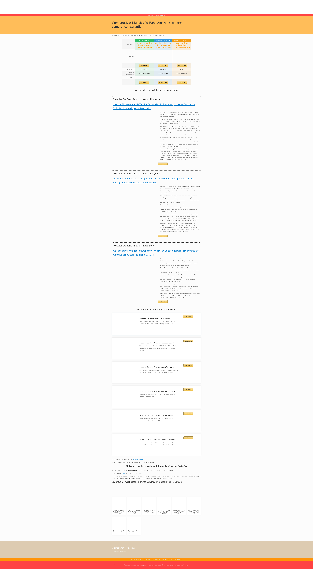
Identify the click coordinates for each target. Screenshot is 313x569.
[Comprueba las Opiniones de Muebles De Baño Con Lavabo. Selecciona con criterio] (133, 502)
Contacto (186, 565)
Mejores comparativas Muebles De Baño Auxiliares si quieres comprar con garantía (119, 512)
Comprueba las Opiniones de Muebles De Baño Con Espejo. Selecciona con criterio (179, 512)
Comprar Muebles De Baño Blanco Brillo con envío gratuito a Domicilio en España (134, 532)
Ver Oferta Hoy (144, 65)
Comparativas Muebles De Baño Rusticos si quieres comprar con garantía (149, 511)
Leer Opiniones (188, 316)
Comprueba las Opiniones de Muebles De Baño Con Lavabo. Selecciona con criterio (134, 512)
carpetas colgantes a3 (120, 551)
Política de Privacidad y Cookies (176, 565)
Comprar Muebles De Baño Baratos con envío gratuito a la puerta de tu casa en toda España (164, 512)
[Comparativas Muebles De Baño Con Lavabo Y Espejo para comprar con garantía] (118, 523)
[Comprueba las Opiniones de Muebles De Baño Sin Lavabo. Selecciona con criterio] (194, 502)
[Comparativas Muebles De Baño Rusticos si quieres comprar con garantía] (148, 502)
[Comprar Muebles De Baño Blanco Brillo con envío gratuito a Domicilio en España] (133, 523)
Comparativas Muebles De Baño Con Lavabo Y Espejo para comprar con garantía (119, 532)
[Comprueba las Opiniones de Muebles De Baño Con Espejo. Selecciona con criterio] (179, 502)
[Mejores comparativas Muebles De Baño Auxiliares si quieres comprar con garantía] (118, 502)
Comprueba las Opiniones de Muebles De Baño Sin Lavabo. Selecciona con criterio (194, 512)
